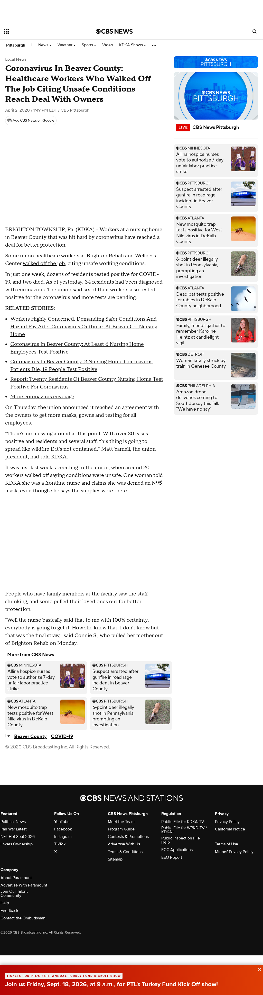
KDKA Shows (131, 45)
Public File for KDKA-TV (182, 822)
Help (5, 903)
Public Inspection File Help (180, 840)
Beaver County (30, 736)
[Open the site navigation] (41, 31)
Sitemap (115, 859)
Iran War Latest (14, 829)
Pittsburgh (15, 45)
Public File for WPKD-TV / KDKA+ (184, 830)
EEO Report (171, 857)
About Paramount (16, 878)
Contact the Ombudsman (23, 918)
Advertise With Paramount (24, 885)
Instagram (63, 837)
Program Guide (121, 829)
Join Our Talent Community (14, 893)
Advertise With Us (124, 844)
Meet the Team (121, 822)
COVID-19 (62, 736)
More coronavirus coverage (42, 396)
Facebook (63, 829)
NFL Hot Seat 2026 (18, 837)
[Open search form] (254, 31)
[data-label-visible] (258, 969)
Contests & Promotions (128, 837)
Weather (65, 45)
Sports (88, 45)
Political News (13, 822)
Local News (15, 59)
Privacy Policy (227, 822)
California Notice (230, 829)
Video (107, 45)
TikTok (59, 844)
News (43, 45)
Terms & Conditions (125, 852)
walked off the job (44, 263)
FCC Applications (177, 850)
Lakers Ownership (17, 844)
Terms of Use (226, 844)
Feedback (9, 911)
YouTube (62, 822)
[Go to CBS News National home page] (114, 31)
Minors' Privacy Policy (234, 852)
